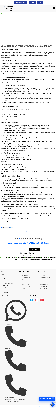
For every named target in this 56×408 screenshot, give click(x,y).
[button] (53, 8)
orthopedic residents (37, 55)
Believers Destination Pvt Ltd (47, 406)
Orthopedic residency (7, 52)
